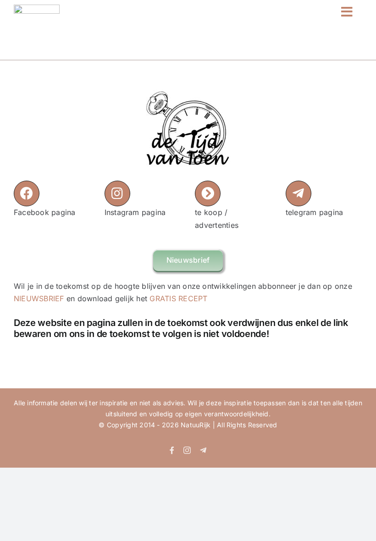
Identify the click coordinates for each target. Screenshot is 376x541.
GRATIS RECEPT (178, 298)
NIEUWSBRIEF (39, 298)
